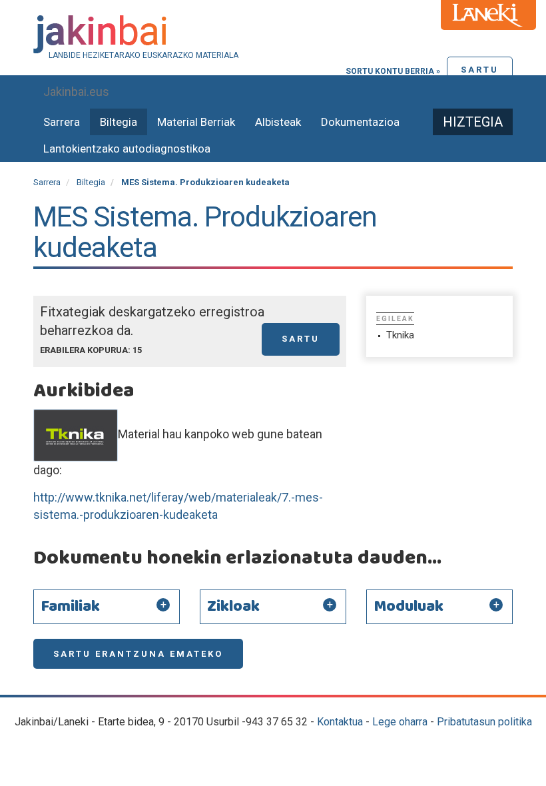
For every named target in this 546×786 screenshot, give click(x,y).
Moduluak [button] (408, 606)
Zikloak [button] (233, 606)
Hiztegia (473, 122)
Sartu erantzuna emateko (138, 654)
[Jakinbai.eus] (273, 34)
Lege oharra (399, 721)
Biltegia (118, 122)
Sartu (480, 70)
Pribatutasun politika (484, 721)
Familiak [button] (70, 606)
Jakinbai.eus (76, 92)
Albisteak (278, 122)
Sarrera (61, 122)
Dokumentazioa (360, 122)
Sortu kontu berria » (393, 71)
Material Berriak (196, 122)
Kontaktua (340, 721)
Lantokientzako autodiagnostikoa (126, 148)
